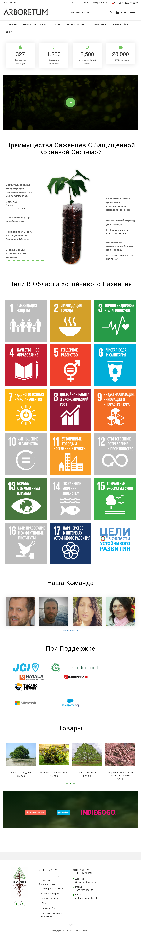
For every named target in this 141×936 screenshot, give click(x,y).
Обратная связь (50, 898)
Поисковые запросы (52, 875)
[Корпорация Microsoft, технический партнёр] (26, 703)
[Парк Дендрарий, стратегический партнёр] (85, 667)
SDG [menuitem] (57, 24)
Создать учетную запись (95, 2)
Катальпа (120, 772)
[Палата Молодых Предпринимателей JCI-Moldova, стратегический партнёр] (26, 667)
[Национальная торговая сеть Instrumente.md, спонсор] (76, 677)
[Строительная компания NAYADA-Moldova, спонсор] (31, 677)
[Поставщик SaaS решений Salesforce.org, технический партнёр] (70, 703)
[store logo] (25, 12)
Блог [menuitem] (9, 31)
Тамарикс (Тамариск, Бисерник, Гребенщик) (87, 773)
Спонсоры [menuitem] (100, 24)
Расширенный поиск (52, 888)
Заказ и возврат (50, 893)
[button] (128, 2)
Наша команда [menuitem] (76, 24)
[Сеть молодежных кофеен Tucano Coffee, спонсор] (26, 687)
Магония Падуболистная (21, 772)
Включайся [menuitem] (120, 24)
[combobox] (91, 12)
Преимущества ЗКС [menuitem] (36, 24)
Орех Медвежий (54, 772)
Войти (75, 2)
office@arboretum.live (87, 898)
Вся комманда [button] (70, 630)
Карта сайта (48, 908)
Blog (44, 903)
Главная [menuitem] (11, 24)
